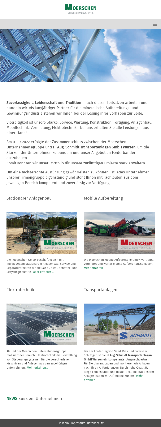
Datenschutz (95, 423)
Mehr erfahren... (94, 268)
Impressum (77, 423)
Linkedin (63, 423)
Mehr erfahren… (43, 272)
